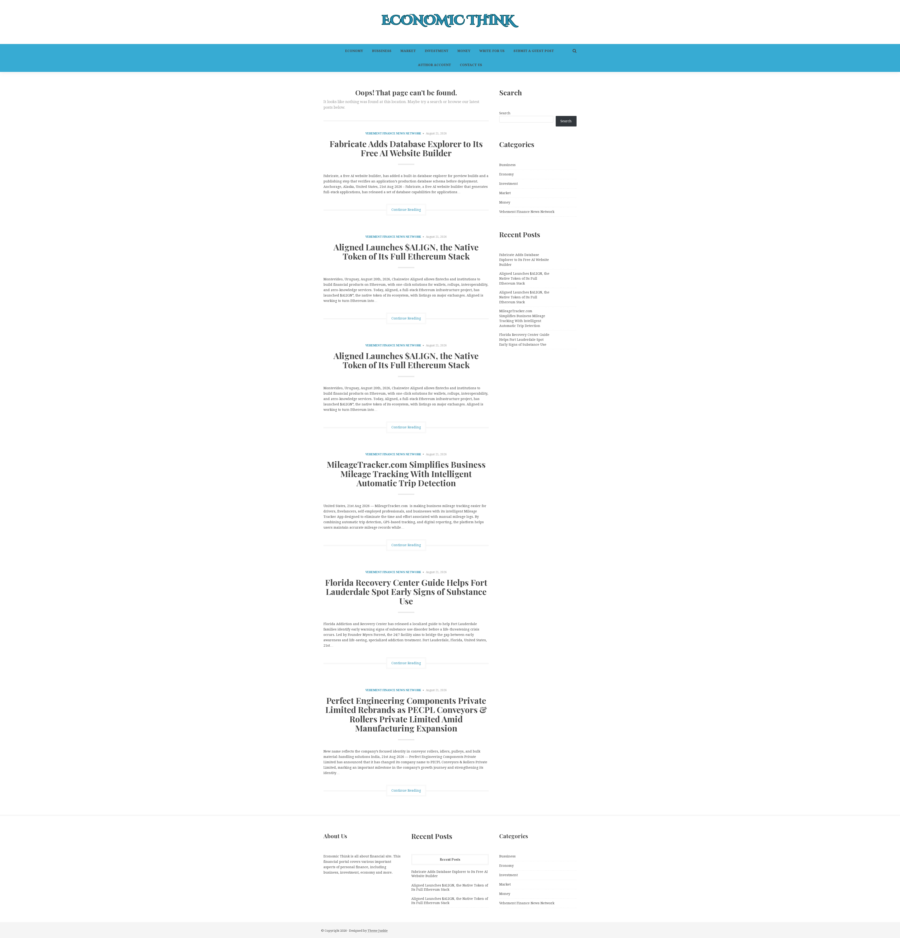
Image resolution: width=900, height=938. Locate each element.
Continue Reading (406, 209)
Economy (354, 51)
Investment (436, 51)
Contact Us (471, 65)
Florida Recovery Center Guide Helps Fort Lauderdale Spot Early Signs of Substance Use (406, 591)
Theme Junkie (378, 930)
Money (463, 51)
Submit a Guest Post (534, 51)
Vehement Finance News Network (393, 133)
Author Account (434, 65)
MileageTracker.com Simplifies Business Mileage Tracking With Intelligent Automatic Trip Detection (406, 473)
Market (408, 51)
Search (504, 113)
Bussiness (381, 51)
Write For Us (492, 51)
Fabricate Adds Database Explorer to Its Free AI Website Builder (406, 148)
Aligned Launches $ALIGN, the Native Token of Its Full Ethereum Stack (406, 251)
